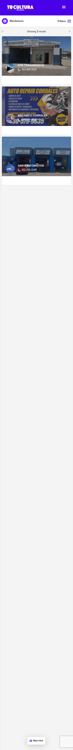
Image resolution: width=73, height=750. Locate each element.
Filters (62, 21)
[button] (64, 7)
